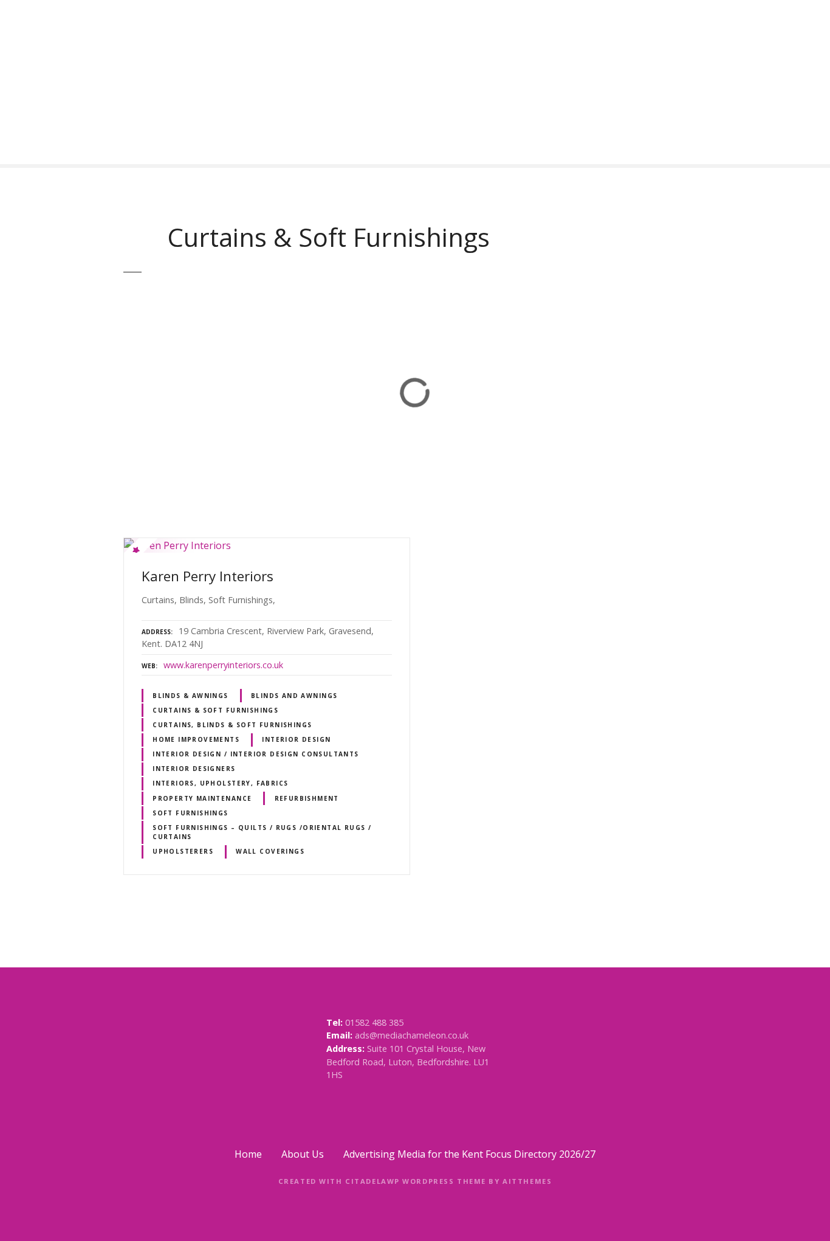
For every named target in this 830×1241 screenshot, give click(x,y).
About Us (302, 1154)
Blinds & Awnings (190, 695)
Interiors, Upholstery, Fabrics (220, 783)
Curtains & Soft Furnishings (215, 710)
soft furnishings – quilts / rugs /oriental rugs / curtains (262, 832)
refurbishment (307, 798)
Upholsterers (183, 851)
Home (248, 1154)
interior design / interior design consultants (256, 754)
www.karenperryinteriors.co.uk (223, 665)
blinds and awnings (294, 695)
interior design (296, 739)
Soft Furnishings (190, 813)
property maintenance (202, 798)
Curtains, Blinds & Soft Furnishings (232, 725)
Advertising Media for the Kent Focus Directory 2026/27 (469, 1154)
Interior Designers (194, 768)
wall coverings (270, 851)
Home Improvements (196, 739)
